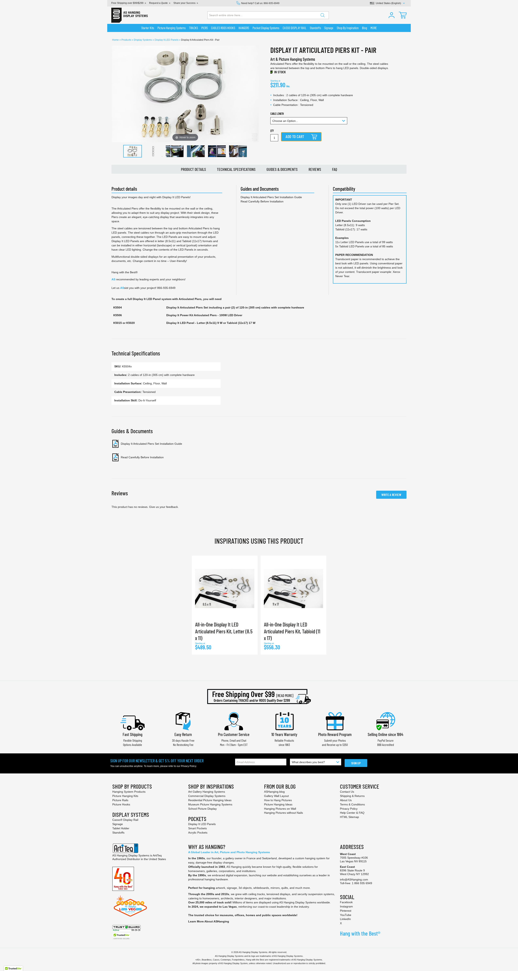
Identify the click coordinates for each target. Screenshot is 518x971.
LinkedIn (345, 919)
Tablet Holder (120, 828)
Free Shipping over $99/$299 (127, 3)
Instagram (346, 906)
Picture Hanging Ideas (278, 804)
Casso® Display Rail (125, 819)
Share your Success (184, 3)
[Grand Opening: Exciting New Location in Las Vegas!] (130, 905)
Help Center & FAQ (352, 812)
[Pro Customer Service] (234, 721)
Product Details (193, 169)
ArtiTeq (157, 855)
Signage (117, 824)
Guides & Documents (282, 169)
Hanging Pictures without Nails (283, 812)
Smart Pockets (197, 828)
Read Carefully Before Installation (262, 201)
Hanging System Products (128, 791)
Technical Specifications (236, 169)
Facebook (346, 902)
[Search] (323, 15)
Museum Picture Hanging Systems (210, 804)
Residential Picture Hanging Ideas (209, 800)
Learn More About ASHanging (208, 921)
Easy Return (183, 734)
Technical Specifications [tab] (135, 353)
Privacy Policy (188, 766)
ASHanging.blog (274, 791)
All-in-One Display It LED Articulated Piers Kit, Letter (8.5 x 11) (224, 631)
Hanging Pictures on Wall (280, 808)
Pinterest (345, 910)
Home (115, 39)
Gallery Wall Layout (276, 796)
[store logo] (129, 15)
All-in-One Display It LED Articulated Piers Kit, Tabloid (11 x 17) (292, 631)
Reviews (315, 169)
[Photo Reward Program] (335, 721)
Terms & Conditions (352, 804)
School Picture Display (202, 808)
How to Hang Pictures (278, 800)
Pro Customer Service (233, 734)
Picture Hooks (121, 804)
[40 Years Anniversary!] (123, 878)
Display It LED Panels (167, 39)
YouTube (345, 915)
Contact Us (347, 791)
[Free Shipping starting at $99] (259, 696)
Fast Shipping (132, 734)
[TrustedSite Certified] (121, 936)
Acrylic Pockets (197, 832)
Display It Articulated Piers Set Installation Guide (271, 197)
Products (126, 39)
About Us (346, 800)
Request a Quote (158, 3)
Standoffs (118, 832)
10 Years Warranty (284, 734)
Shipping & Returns (352, 796)
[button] (391, 15)
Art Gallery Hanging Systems (206, 791)
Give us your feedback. (164, 506)
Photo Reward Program (335, 734)
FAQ (334, 169)
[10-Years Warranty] (284, 721)
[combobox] (268, 15)
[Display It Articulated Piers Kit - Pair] (132, 151)
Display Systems (143, 39)
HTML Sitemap (349, 817)
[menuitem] (148, 28)
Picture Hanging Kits (125, 796)
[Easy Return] (183, 721)
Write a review (391, 495)
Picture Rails (120, 800)
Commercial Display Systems (206, 796)
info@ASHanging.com (354, 879)
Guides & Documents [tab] (132, 431)
